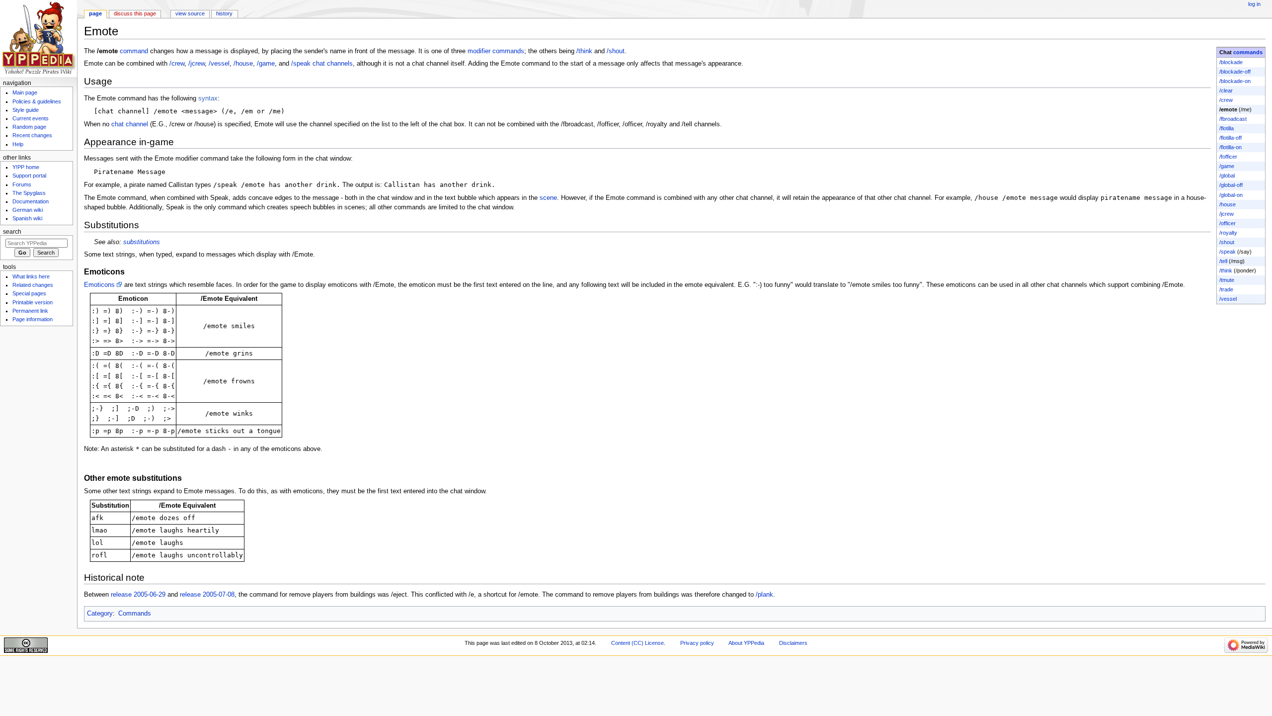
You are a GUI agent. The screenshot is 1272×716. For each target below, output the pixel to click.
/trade (1226, 289)
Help (17, 144)
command (134, 51)
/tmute (1226, 280)
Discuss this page (135, 13)
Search (12, 232)
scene (548, 197)
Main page (24, 92)
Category (100, 613)
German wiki (27, 210)
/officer (1227, 223)
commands (1248, 52)
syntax (208, 98)
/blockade (1231, 62)
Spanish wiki (27, 218)
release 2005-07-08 (207, 594)
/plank (764, 594)
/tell (1223, 261)
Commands (134, 613)
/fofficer (1228, 157)
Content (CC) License (637, 643)
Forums (21, 184)
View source (190, 13)
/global (1227, 176)
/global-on (1231, 195)
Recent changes (32, 135)
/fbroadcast (1233, 119)
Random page (29, 127)
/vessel (1228, 299)
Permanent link (30, 311)
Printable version (32, 302)
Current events (30, 118)
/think (1225, 270)
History (224, 13)
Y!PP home (25, 167)
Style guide (25, 110)
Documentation (30, 201)
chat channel (129, 124)
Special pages (29, 293)
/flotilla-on (1230, 147)
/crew (1226, 100)
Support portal (29, 176)
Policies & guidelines (36, 101)
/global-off (1231, 185)
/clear (1226, 90)
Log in (1254, 4)
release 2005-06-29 (138, 594)
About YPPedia (746, 643)
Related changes (32, 285)
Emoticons (99, 284)
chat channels (333, 63)
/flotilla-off (1230, 138)
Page (95, 13)
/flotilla (1226, 128)
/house (1227, 204)
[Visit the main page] (38, 38)
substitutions (141, 242)
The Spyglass (29, 193)
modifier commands (496, 51)
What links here (31, 276)
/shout (1226, 242)
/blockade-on (1235, 81)
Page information (32, 319)
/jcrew (1226, 214)
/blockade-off (1235, 72)
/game (1226, 166)
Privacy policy (697, 643)
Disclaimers (793, 643)
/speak (1227, 252)
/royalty (1228, 233)
